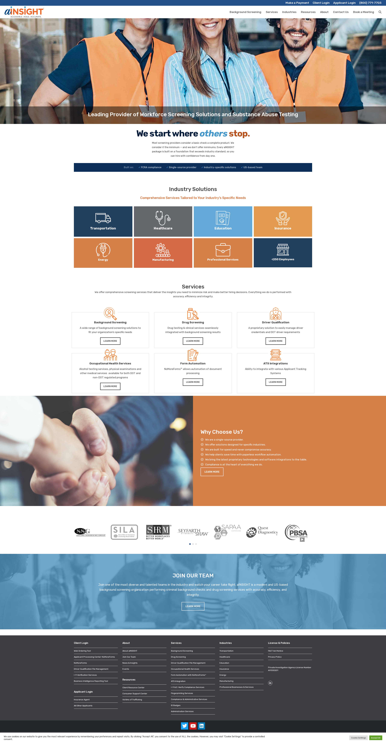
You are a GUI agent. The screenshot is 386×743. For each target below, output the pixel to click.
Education (224, 663)
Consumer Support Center (134, 693)
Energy (223, 675)
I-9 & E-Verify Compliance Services (187, 687)
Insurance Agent (82, 699)
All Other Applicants (83, 705)
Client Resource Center (133, 687)
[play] (302, 540)
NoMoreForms (80, 663)
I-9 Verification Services (85, 675)
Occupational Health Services (185, 669)
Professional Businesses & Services (237, 687)
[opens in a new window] (90, 531)
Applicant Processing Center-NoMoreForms (94, 657)
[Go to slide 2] (193, 544)
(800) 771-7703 (370, 3)
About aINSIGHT (129, 651)
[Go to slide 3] (196, 544)
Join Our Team (129, 657)
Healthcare (225, 657)
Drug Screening (178, 657)
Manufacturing (226, 681)
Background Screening (182, 651)
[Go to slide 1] (190, 544)
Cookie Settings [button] (358, 738)
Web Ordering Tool (82, 651)
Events (125, 669)
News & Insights (130, 663)
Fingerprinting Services (182, 693)
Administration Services (182, 711)
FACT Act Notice (275, 651)
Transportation (226, 651)
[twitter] (184, 726)
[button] (380, 12)
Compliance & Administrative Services (189, 699)
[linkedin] (201, 726)
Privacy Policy (275, 657)
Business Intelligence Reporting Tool (91, 681)
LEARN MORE (110, 341)
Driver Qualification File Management (91, 669)
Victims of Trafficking (132, 699)
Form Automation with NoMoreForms (188, 675)
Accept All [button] (375, 738)
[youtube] (193, 726)
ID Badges (175, 705)
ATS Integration (178, 681)
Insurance (224, 669)
